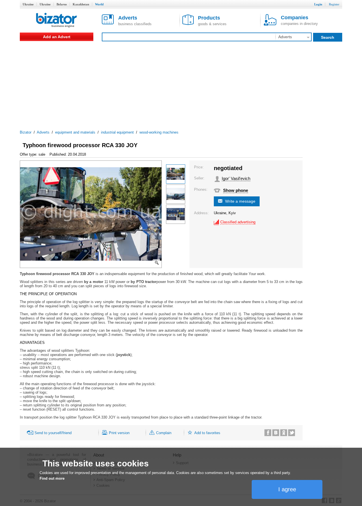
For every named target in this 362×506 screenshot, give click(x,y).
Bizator (25, 132)
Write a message (240, 201)
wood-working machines (158, 132)
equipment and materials (75, 132)
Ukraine (28, 4)
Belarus (62, 4)
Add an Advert (56, 37)
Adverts (43, 132)
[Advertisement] (181, 83)
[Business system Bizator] (56, 20)
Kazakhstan (81, 4)
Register (334, 4)
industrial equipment (117, 132)
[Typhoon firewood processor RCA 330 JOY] (175, 174)
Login (318, 4)
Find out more (52, 478)
